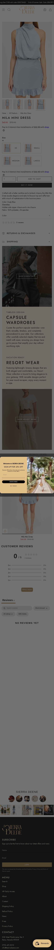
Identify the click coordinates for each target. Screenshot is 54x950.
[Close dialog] (52, 458)
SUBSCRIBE (14, 481)
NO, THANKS (13, 485)
